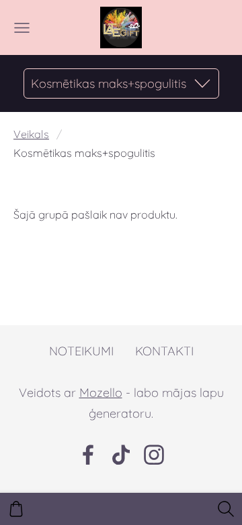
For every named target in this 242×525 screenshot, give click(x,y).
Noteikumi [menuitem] (81, 351)
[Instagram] (154, 455)
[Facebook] (88, 455)
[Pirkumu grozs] (16, 509)
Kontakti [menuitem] (164, 351)
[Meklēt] (226, 509)
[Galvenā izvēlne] (21, 27)
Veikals (31, 134)
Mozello (100, 392)
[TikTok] (121, 455)
